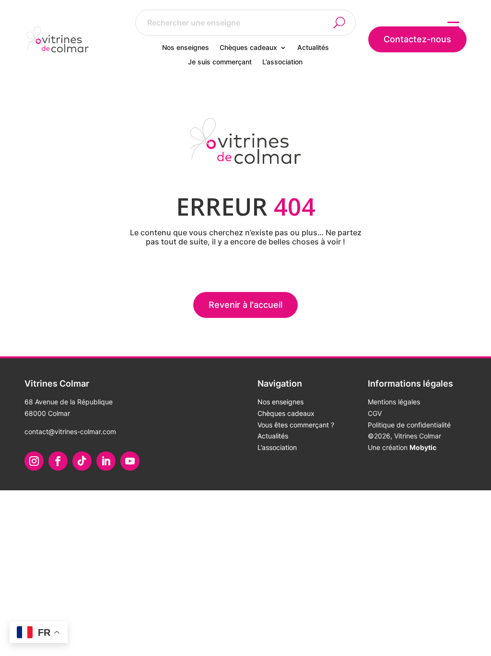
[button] (344, 22)
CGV (375, 413)
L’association (282, 62)
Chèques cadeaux (248, 47)
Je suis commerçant (220, 62)
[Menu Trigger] (453, 26)
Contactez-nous (417, 39)
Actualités (313, 47)
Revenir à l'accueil (245, 305)
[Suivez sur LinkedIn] (106, 461)
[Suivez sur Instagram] (34, 461)
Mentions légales (394, 402)
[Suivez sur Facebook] (58, 461)
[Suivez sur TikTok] (82, 461)
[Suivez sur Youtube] (130, 461)
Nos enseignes (185, 47)
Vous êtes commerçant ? (295, 425)
